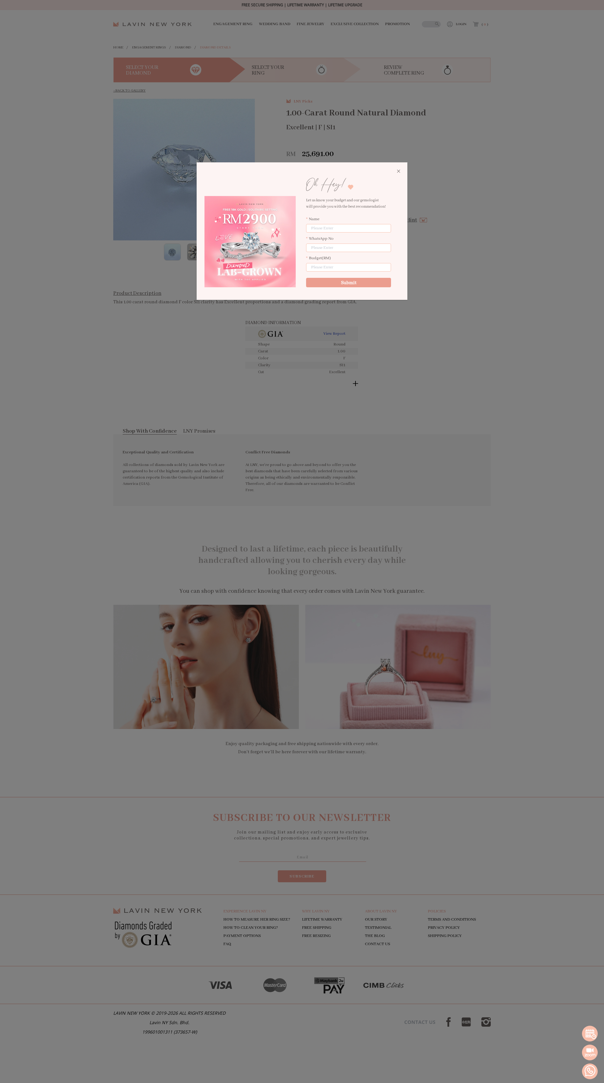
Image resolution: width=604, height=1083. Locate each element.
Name (314, 219)
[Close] (398, 171)
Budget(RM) (320, 258)
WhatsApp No (321, 238)
